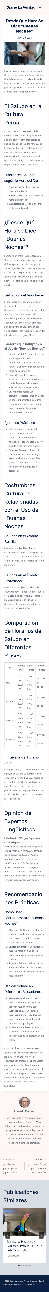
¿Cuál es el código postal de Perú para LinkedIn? (37, 1166)
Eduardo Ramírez (24, 1111)
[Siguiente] (41, 1235)
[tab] (19, 1265)
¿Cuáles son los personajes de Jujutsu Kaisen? (10, 1166)
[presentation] (24, 1222)
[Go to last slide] (7, 1235)
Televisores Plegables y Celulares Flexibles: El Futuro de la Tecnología (24, 1246)
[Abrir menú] (39, 7)
